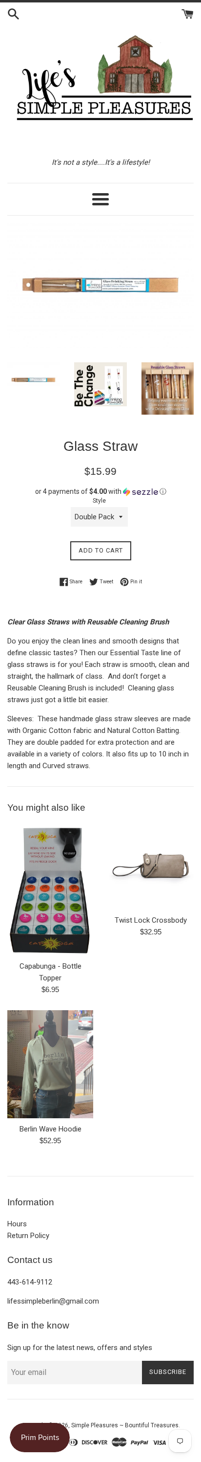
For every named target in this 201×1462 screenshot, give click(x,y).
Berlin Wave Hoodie (50, 1129)
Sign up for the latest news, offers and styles (79, 1347)
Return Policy (28, 1235)
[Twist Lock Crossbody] (151, 866)
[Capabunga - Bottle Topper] (50, 889)
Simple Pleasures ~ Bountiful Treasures (125, 1425)
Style (99, 500)
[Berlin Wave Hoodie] (50, 1064)
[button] (100, 491)
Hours (17, 1223)
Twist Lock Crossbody (151, 920)
